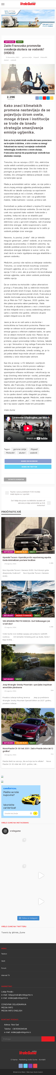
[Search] (52, 4)
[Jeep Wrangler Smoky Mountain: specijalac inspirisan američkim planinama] (28, 662)
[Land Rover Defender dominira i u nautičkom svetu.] (41, 901)
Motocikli (44, 57)
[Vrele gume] (28, 1053)
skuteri (6, 60)
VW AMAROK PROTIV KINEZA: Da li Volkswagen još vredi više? (26, 622)
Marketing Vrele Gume (28, 1059)
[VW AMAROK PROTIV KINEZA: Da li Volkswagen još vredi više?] (28, 599)
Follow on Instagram (30, 918)
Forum (3, 968)
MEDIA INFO (7, 1007)
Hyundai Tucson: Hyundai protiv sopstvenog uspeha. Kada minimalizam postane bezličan (27, 558)
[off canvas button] (2, 4)
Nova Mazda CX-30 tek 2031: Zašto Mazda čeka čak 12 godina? (28, 749)
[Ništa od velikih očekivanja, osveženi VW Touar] (15, 849)
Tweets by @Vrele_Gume (13, 932)
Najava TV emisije (24, 615)
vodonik (13, 60)
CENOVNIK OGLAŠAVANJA (13, 1004)
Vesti (19, 42)
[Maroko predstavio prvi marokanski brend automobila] (41, 849)
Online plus (21, 552)
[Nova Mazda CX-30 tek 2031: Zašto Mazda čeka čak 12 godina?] (28, 726)
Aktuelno (9, 42)
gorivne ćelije (27, 57)
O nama (14, 1059)
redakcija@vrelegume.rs (18, 998)
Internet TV (5, 975)
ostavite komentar (16, 479)
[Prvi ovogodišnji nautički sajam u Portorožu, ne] (15, 901)
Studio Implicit (38, 1072)
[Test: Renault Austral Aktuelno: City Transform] (41, 875)
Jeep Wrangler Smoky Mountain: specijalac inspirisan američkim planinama (27, 686)
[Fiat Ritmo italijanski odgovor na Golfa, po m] (15, 875)
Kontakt (42, 1059)
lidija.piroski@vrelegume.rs (20, 995)
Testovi (4, 954)
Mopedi (36, 57)
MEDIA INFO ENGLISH (11, 1010)
